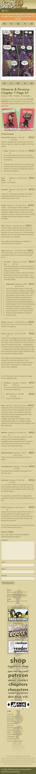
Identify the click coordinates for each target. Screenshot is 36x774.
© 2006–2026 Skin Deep (10, 769)
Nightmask (10, 284)
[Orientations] (18, 615)
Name (3, 562)
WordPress (5, 772)
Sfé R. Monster (31, 760)
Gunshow (10, 730)
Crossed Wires (12, 723)
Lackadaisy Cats (12, 736)
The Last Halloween (14, 741)
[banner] (18, 4)
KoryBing (17, 96)
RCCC (9, 590)
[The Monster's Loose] (18, 631)
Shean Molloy (17, 764)
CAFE (9, 599)
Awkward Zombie (13, 717)
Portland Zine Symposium (16, 595)
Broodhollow (11, 721)
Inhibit (9, 732)
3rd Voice (10, 714)
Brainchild (10, 719)
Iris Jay (30, 764)
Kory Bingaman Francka (19, 756)
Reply (32, 137)
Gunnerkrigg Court (13, 728)
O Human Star (12, 739)
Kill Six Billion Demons (14, 734)
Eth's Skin (10, 725)
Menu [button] (6, 11)
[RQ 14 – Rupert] (18, 647)
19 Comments (25, 96)
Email (3, 569)
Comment (5, 540)
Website (4, 576)
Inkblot (17, 772)
